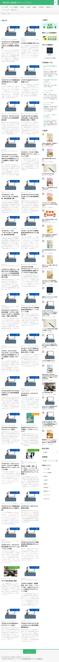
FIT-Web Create (27, 658)
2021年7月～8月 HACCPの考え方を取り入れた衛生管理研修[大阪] (10, 118)
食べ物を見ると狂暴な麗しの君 (50, 66)
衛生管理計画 (14, 77)
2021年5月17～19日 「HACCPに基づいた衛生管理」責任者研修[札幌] (10, 232)
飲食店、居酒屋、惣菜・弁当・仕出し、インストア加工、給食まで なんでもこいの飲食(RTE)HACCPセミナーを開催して (30, 470)
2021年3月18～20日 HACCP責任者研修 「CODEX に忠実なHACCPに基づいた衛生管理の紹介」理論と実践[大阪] (10, 313)
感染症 (9, 265)
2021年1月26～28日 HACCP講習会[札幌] (29, 507)
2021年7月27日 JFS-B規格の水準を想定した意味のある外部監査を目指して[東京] (29, 118)
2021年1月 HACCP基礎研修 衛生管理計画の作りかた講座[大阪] (11, 508)
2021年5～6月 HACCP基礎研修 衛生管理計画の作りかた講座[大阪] (30, 232)
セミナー (33, 389)
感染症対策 (30, 462)
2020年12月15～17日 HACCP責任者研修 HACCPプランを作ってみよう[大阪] (11, 546)
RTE (32, 77)
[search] (56, 461)
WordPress (39, 658)
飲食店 (35, 77)
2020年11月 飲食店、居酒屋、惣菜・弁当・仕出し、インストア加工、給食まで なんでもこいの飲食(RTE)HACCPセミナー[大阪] (30, 587)
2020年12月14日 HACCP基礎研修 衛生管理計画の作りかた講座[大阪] (30, 544)
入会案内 (28, 7)
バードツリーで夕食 (48, 90)
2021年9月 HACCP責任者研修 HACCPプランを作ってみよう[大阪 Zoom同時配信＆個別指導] (10, 44)
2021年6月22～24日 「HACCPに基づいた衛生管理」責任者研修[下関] (10, 196)
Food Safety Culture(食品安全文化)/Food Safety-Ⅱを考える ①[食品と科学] (49, 204)
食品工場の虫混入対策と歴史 (48, 173)
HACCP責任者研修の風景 (9, 581)
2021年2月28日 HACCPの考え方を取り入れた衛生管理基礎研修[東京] (11, 392)
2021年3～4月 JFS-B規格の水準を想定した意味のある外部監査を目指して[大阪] (30, 350)
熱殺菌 (24, 40)
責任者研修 (14, 39)
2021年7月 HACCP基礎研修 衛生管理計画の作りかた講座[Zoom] (11, 82)
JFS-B (33, 113)
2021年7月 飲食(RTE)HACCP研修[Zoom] (29, 81)
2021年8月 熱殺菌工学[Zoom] (30, 43)
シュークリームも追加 (49, 102)
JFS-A (16, 347)
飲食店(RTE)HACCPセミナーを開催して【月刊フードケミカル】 (29, 429)
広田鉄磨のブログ (47, 62)
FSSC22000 (5, 347)
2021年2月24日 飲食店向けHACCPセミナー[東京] (10, 428)
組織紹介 (35, 7)
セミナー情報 (5, 7)
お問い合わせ (14, 9)
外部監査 (36, 113)
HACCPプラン (9, 39)
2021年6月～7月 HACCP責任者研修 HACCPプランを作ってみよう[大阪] (30, 154)
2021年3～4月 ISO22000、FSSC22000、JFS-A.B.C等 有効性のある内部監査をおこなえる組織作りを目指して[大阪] (10, 354)
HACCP (4, 39)
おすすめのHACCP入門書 (49, 58)
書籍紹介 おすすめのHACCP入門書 (49, 297)
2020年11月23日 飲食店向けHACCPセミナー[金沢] (10, 624)
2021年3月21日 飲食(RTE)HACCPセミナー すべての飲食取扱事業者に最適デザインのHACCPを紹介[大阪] (30, 269)
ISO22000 (13, 347)
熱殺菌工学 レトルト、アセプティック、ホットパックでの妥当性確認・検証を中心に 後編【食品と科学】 (49, 441)
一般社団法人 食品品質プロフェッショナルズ (20, 657)
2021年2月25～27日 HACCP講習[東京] (29, 394)
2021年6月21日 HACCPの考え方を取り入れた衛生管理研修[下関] (30, 196)
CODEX (4, 306)
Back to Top (29, 652)
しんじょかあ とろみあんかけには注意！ (50, 115)
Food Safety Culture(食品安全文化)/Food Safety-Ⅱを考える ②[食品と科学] (49, 282)
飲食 (35, 425)
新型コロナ (14, 265)
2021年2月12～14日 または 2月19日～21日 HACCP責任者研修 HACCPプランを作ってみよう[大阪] (11, 466)
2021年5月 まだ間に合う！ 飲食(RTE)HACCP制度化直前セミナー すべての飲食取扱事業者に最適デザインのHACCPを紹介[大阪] (10, 273)
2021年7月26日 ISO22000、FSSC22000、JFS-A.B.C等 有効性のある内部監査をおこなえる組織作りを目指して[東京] (10, 158)
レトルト (33, 39)
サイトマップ (6, 9)
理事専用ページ (49, 7)
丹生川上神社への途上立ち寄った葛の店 (50, 80)
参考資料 (22, 7)
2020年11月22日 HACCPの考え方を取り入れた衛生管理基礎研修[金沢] (30, 625)
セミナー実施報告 (14, 7)
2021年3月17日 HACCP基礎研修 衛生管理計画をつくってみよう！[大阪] (30, 309)
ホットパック (28, 39)
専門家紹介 (41, 7)
